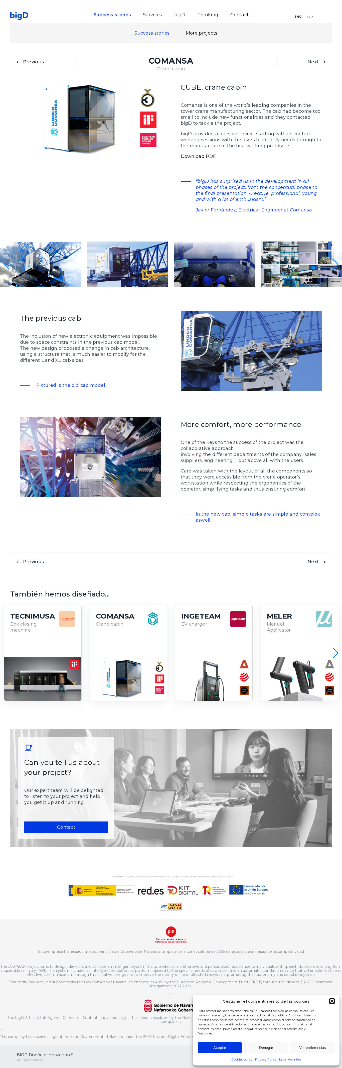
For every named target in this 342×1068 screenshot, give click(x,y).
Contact (239, 15)
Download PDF (198, 156)
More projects (202, 33)
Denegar (266, 1047)
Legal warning (290, 1059)
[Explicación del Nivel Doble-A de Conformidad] (171, 909)
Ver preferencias (312, 1047)
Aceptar (219, 1047)
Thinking (208, 15)
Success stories (152, 33)
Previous (33, 62)
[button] (331, 1001)
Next (313, 62)
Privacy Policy (266, 1059)
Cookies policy (242, 1059)
